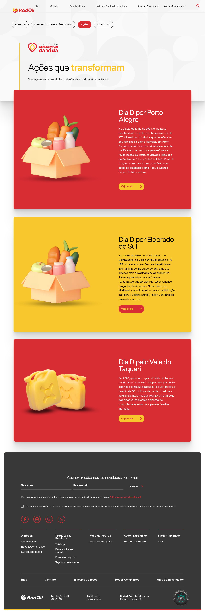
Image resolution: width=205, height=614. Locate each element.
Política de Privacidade (94, 598)
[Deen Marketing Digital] (180, 597)
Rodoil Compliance (127, 579)
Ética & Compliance (33, 546)
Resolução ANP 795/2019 (59, 598)
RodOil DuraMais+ (135, 541)
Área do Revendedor (174, 6)
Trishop (60, 544)
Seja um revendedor (67, 562)
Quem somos (29, 541)
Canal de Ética (77, 6)
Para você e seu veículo (64, 551)
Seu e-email (80, 485)
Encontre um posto (101, 541)
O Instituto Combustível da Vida (53, 24)
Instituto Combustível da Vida (111, 6)
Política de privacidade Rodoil (125, 497)
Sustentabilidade (31, 551)
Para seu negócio (65, 557)
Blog (37, 6)
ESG (160, 541)
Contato (54, 6)
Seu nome (27, 485)
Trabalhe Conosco (86, 579)
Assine (133, 486)
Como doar (103, 24)
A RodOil (20, 24)
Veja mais (127, 186)
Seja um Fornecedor (148, 6)
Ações (85, 24)
